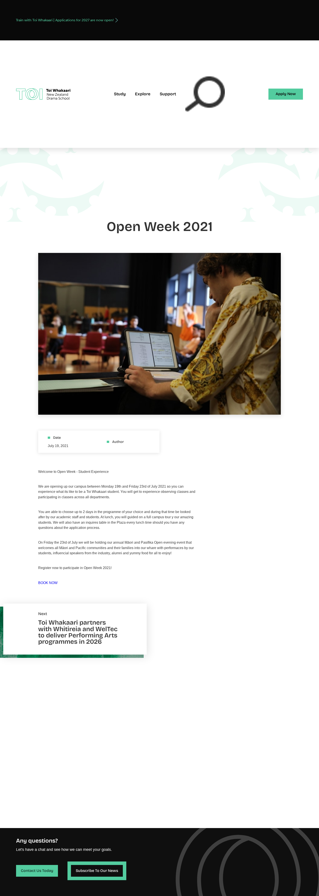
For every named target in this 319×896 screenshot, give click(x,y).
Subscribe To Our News (97, 870)
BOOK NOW (48, 583)
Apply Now (286, 94)
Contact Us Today (37, 870)
